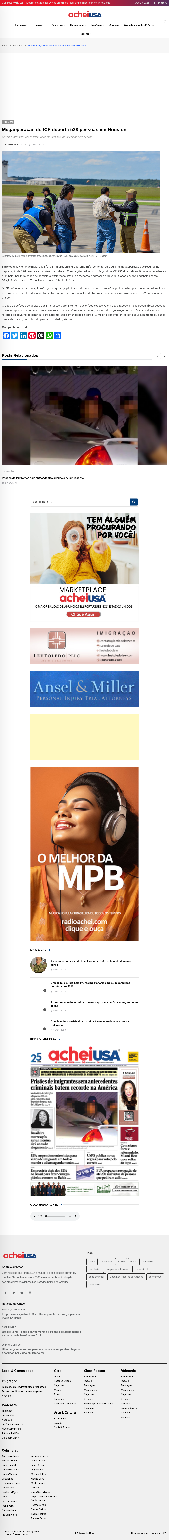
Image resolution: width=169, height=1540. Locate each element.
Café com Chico (10, 1438)
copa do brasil (96, 1276)
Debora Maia (8, 1487)
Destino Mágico (10, 1492)
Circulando (7, 1478)
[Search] (165, 22)
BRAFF (121, 1261)
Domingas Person (15, 145)
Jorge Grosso (38, 1465)
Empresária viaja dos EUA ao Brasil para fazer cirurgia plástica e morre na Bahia (68, 2)
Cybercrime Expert (12, 1483)
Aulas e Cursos (129, 1408)
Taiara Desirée (38, 1514)
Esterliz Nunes (9, 1501)
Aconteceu (60, 1418)
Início (7, 1531)
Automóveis (21, 25)
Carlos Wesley (9, 1474)
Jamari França (38, 1460)
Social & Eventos (63, 1427)
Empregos (57, 25)
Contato (25, 1534)
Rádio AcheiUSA (10, 1433)
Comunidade (18, 1309)
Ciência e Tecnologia (65, 1403)
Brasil (6, 1309)
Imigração (18, 45)
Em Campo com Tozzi (13, 1424)
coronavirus (155, 1276)
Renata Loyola (38, 1505)
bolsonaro (106, 1261)
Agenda (58, 1423)
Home (5, 45)
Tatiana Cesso (38, 1518)
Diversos (125, 1403)
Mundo (57, 1390)
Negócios (96, 25)
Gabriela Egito (9, 1510)
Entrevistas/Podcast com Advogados (22, 1391)
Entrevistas (8, 1415)
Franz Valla (8, 1505)
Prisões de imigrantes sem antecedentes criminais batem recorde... (44, 478)
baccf (92, 1261)
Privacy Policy (33, 1531)
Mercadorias (77, 25)
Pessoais (84, 33)
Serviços (114, 25)
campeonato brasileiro (118, 1269)
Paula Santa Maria (40, 1492)
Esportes (59, 1399)
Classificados (94, 1371)
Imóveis (40, 25)
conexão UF (142, 1269)
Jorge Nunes (37, 1469)
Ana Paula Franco (11, 1456)
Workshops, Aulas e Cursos (139, 25)
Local (57, 1376)
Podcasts (9, 1405)
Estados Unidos (11, 1345)
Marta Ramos (38, 1483)
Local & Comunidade (17, 1371)
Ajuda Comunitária (11, 1428)
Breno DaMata (9, 1465)
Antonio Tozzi (9, 1460)
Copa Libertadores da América (126, 1276)
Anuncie (88, 1412)
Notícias (6, 1395)
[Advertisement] (84, 78)
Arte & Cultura (65, 1413)
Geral (58, 1371)
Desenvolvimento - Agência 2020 (149, 1533)
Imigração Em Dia (40, 1456)
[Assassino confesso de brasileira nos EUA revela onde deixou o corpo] (38, 965)
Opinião (35, 1487)
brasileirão (94, 1269)
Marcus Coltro (38, 1474)
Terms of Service (12, 1534)
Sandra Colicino (39, 1509)
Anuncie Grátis (18, 1531)
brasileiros (147, 1261)
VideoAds (128, 1371)
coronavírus (95, 1284)
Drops (5, 1496)
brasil (133, 1261)
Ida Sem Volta (9, 1514)
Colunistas (10, 1450)
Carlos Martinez (10, 1469)
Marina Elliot (37, 1478)
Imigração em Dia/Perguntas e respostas (24, 1387)
